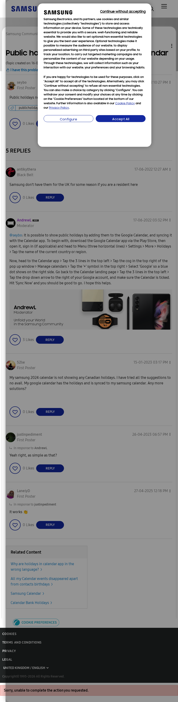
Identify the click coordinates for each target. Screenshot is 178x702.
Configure (68, 119)
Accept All (120, 119)
